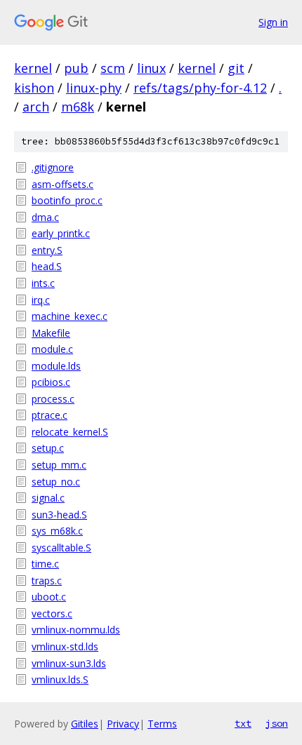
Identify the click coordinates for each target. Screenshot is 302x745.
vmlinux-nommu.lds (76, 629)
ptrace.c (49, 415)
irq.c (41, 300)
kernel (33, 68)
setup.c (48, 448)
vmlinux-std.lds (65, 646)
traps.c (47, 580)
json (276, 723)
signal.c (48, 497)
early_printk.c (61, 233)
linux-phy (94, 87)
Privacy (123, 723)
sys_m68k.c (57, 530)
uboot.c (49, 596)
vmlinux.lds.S (60, 679)
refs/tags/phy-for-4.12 (200, 87)
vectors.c (52, 613)
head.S (47, 266)
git (236, 68)
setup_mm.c (59, 464)
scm (112, 68)
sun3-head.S (59, 514)
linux (151, 68)
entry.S (47, 250)
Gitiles (84, 723)
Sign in (273, 22)
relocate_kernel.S (70, 431)
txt (243, 723)
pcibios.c (51, 382)
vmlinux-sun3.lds (69, 663)
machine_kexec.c (69, 316)
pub (76, 68)
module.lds (56, 365)
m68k (77, 106)
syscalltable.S (61, 547)
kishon (34, 87)
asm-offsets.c (62, 184)
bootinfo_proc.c (67, 200)
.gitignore (53, 167)
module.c (52, 349)
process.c (53, 398)
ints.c (43, 283)
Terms (162, 723)
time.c (45, 563)
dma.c (45, 217)
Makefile (51, 333)
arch (35, 106)
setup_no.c (56, 481)
